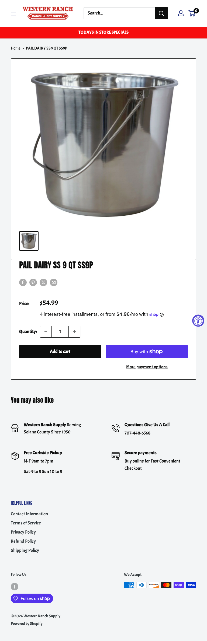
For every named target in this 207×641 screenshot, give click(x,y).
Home (15, 48)
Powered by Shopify (27, 623)
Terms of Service (26, 523)
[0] (191, 13)
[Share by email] (53, 281)
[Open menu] (13, 14)
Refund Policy (23, 541)
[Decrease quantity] (45, 331)
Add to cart (60, 351)
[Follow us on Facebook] (14, 586)
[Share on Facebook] (23, 281)
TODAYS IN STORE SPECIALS (103, 32)
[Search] (161, 13)
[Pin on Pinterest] (33, 281)
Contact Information (29, 514)
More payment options (147, 367)
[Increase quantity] (74, 331)
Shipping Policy (25, 550)
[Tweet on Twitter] (43, 281)
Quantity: (28, 331)
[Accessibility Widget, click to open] (198, 320)
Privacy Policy (23, 532)
